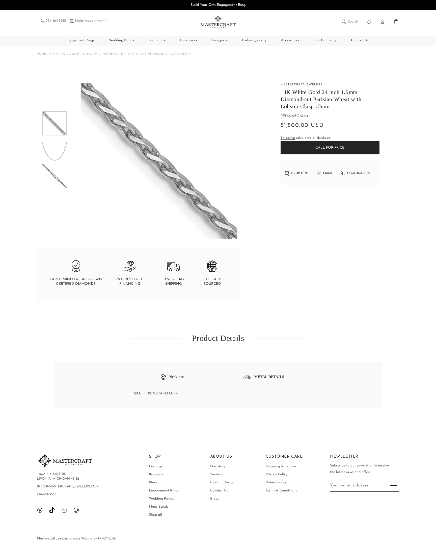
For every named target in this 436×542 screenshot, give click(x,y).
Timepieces (188, 40)
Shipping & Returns (281, 466)
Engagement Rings (79, 40)
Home (41, 54)
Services (216, 474)
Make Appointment (90, 21)
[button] (349, 22)
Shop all (155, 515)
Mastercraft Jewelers (53, 538)
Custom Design (222, 482)
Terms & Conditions (281, 490)
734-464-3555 (56, 21)
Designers (219, 40)
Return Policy (276, 482)
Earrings (155, 466)
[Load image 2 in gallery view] (54, 149)
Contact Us (219, 490)
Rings (153, 482)
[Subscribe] (393, 485)
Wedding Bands (121, 40)
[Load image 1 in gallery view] (54, 123)
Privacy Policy (276, 474)
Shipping (288, 138)
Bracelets (156, 474)
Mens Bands (158, 507)
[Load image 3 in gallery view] (54, 176)
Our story (217, 466)
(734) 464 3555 (358, 173)
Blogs (214, 499)
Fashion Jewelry (254, 40)
